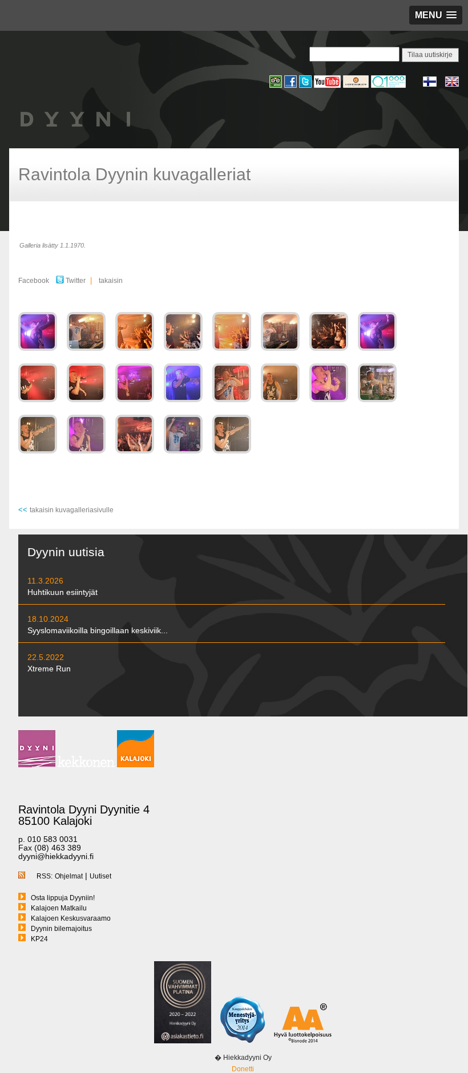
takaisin (111, 281)
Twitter (75, 281)
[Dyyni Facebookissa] (291, 86)
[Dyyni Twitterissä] (306, 86)
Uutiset (100, 876)
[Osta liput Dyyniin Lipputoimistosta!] (357, 86)
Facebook (33, 281)
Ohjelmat (69, 876)
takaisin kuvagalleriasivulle (72, 510)
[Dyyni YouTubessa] (328, 86)
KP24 (39, 939)
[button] (435, 15)
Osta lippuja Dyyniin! (63, 898)
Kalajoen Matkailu (59, 908)
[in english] (452, 85)
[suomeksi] (434, 85)
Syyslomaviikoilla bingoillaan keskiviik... (97, 630)
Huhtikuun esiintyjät (62, 592)
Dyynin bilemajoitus (61, 929)
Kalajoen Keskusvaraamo (71, 918)
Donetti (243, 1069)
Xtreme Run (49, 668)
